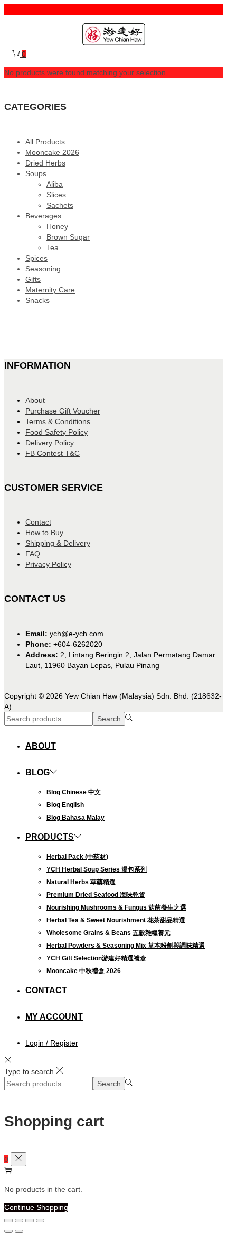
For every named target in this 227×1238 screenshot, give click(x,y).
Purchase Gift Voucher (62, 411)
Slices (56, 194)
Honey (57, 226)
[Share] (29, 1220)
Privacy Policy (48, 564)
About (35, 400)
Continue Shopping (36, 1207)
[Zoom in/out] (8, 1220)
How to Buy (44, 532)
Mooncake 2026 (52, 152)
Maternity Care (50, 290)
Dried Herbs (45, 163)
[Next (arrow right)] (19, 1231)
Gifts (33, 279)
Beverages (43, 216)
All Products (45, 141)
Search (109, 718)
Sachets (59, 205)
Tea (52, 247)
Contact (38, 522)
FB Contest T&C (52, 453)
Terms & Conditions (57, 421)
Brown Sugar (68, 237)
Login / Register (51, 1043)
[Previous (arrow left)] (8, 1231)
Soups (35, 173)
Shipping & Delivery (57, 543)
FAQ (32, 553)
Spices (36, 258)
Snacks (37, 300)
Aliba (54, 184)
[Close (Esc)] (40, 1220)
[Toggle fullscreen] (19, 1220)
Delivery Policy (49, 442)
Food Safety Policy (56, 432)
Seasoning (43, 268)
